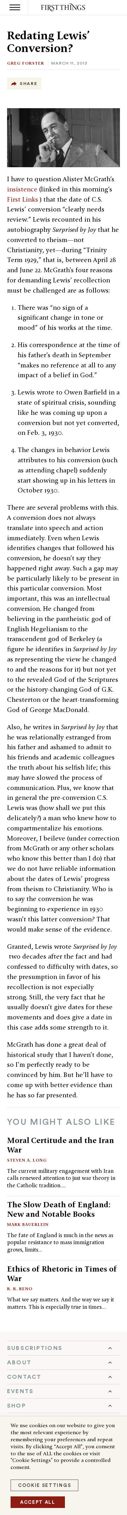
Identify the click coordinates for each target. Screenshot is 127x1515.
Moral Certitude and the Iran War (60, 1145)
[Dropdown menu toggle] (63, 1348)
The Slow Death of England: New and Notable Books (59, 1209)
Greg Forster (25, 63)
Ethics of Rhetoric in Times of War (62, 1273)
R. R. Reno (19, 1288)
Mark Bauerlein (28, 1224)
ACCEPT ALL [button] (37, 1502)
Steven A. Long (27, 1160)
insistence (23, 189)
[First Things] (63, 8)
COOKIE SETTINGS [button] (44, 1485)
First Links (23, 199)
